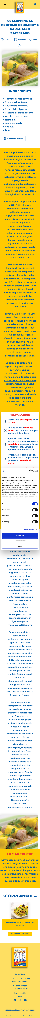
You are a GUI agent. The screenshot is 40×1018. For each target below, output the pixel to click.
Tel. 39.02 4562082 (20, 986)
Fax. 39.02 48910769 (20, 988)
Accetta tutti (20, 535)
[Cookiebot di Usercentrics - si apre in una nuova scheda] (29, 470)
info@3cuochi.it (20, 993)
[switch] (35, 509)
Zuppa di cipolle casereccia (20, 922)
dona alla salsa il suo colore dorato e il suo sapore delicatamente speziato (20, 380)
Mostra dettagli (29, 529)
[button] (4, 4)
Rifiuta (20, 546)
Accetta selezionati (20, 540)
